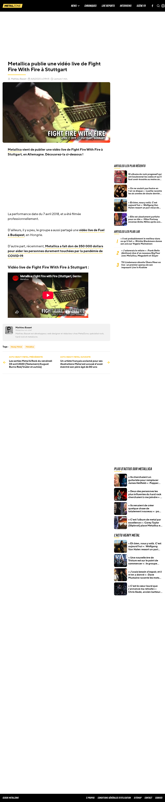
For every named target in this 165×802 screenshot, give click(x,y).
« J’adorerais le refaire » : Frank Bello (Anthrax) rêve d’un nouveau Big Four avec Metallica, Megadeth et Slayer (140, 253)
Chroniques (90, 6)
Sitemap (137, 798)
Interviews (125, 6)
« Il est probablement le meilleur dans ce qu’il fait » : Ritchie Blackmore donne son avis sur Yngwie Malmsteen (141, 241)
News (74, 6)
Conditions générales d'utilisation (114, 798)
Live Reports (108, 6)
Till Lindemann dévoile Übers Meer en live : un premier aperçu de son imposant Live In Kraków (141, 265)
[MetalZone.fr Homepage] (13, 6)
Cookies (158, 798)
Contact (148, 798)
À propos (90, 798)
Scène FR (141, 6)
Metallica (15, 150)
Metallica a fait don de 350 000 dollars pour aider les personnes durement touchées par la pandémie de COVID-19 (55, 251)
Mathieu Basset (18, 78)
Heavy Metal (16, 347)
